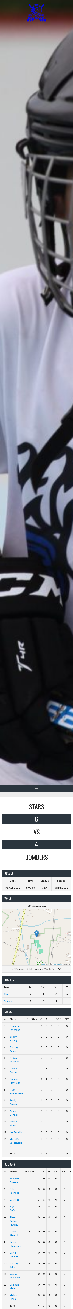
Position (32, 1019)
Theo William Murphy (14, 1221)
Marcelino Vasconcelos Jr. (17, 1143)
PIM (66, 1019)
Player (13, 1019)
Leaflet (43, 964)
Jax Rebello (16, 1132)
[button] (36, 933)
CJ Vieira (14, 1199)
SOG (58, 1019)
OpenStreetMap (58, 964)
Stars (6, 993)
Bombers (8, 1001)
